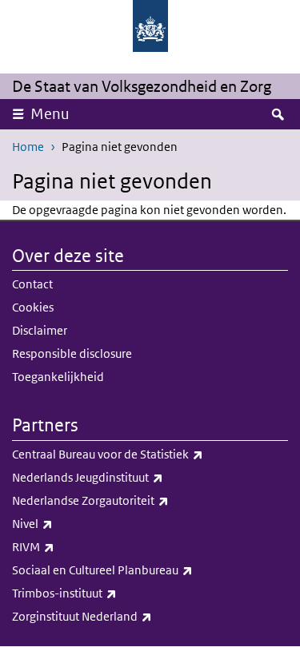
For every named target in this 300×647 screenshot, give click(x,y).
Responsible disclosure (72, 353)
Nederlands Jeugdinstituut (123, 477)
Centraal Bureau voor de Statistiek (143, 454)
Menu (50, 114)
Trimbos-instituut (99, 593)
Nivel (67, 523)
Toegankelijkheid (58, 376)
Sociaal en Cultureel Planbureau (137, 570)
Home (28, 146)
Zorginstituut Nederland (117, 616)
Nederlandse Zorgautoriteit (125, 500)
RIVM (68, 546)
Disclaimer (39, 330)
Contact (32, 284)
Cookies (33, 307)
